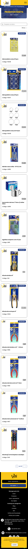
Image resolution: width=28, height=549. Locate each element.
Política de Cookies (14, 515)
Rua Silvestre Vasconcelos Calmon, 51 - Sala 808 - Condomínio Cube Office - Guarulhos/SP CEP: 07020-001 (15, 522)
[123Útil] (6, 3)
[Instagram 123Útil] (10, 536)
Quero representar (13, 481)
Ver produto (13, 62)
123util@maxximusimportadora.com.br (15, 532)
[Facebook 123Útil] (14, 536)
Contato (14, 508)
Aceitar (15, 545)
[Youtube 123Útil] (17, 536)
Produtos (14, 496)
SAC (14, 510)
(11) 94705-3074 (15, 529)
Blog (14, 506)
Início (11, 14)
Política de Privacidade (14, 513)
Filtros (23, 28)
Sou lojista (13, 485)
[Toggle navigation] (25, 2)
